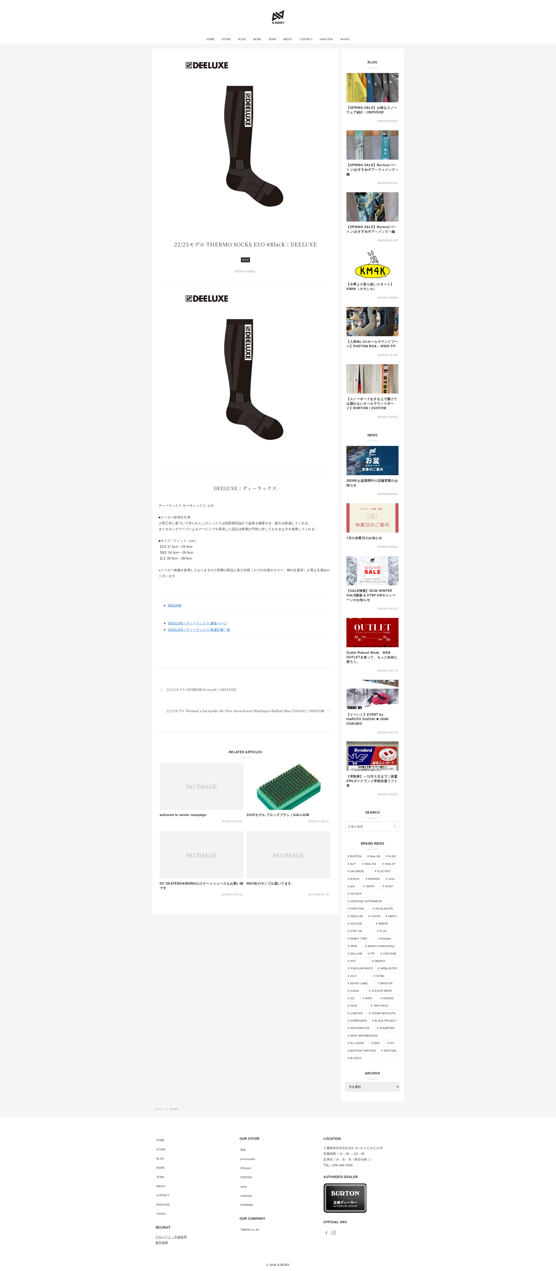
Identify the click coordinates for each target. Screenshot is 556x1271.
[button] (395, 826)
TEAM (160, 1177)
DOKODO (246, 1177)
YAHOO (161, 1213)
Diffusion (246, 1168)
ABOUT (161, 1186)
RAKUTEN (162, 1204)
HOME (160, 1140)
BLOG (245, 259)
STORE (161, 1149)
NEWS (160, 1167)
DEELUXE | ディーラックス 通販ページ (197, 623)
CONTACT (162, 1195)
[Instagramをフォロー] (333, 1232)
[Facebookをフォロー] (326, 1232)
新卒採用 (162, 1242)
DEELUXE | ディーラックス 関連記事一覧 (199, 629)
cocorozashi (247, 1159)
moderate (246, 1195)
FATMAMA (246, 1204)
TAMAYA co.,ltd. (250, 1229)
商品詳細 (174, 605)
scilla (243, 1186)
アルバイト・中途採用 (171, 1237)
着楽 (243, 1149)
